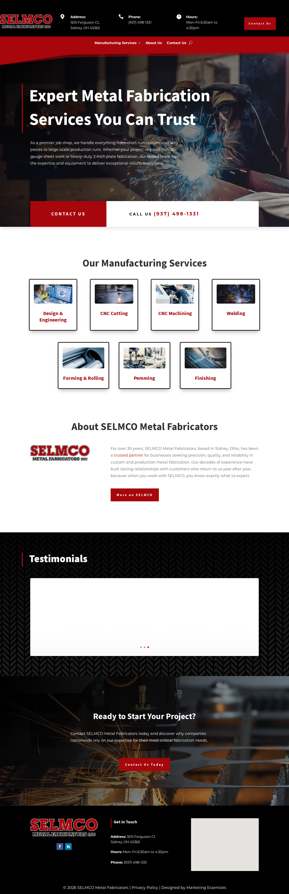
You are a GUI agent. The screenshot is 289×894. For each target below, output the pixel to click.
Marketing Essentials (206, 887)
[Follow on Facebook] (59, 846)
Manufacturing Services (116, 43)
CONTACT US (68, 214)
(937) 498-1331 (139, 22)
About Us (154, 43)
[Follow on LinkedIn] (68, 846)
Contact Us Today (144, 764)
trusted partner (128, 455)
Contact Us (260, 23)
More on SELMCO (135, 495)
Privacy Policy (145, 887)
